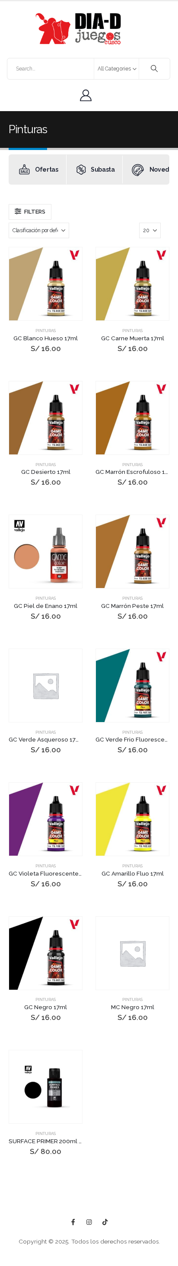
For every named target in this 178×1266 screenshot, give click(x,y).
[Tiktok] (105, 1222)
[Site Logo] (78, 29)
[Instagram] (89, 1222)
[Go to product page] (45, 283)
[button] (30, 212)
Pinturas (45, 330)
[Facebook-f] (73, 1222)
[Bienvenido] (87, 95)
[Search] (154, 68)
